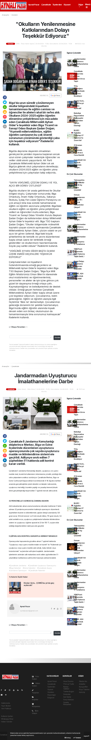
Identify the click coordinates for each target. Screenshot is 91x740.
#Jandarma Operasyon (18, 570)
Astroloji (82, 692)
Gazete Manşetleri (67, 703)
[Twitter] (6, 690)
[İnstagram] (10, 690)
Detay (68, 738)
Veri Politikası (6, 708)
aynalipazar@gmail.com (29, 611)
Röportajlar (52, 695)
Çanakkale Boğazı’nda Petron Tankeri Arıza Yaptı (79, 76)
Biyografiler (83, 687)
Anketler (82, 684)
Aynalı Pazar (33, 4)
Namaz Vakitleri (66, 688)
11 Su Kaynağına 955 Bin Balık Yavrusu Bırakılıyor (79, 91)
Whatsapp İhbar (7, 719)
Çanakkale (46, 4)
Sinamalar (67, 694)
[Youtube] (14, 690)
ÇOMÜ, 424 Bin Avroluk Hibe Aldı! (78, 276)
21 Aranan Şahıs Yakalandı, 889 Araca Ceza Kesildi (79, 150)
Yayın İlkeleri (6, 706)
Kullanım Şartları (7, 716)
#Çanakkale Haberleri (36, 570)
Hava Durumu (68, 681)
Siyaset (67, 4)
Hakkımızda (5, 703)
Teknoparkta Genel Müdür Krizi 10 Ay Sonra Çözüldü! (79, 185)
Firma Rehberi (68, 700)
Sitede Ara (83, 681)
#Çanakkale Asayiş (44, 568)
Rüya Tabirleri (84, 689)
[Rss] (23, 690)
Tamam (78, 738)
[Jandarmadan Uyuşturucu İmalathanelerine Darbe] (32, 413)
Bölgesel (51, 698)
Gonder (57, 337)
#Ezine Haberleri (29, 568)
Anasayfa (5, 15)
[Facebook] (2, 690)
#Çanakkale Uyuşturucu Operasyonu (42, 566)
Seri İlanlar (67, 697)
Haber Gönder (6, 722)
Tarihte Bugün (68, 691)
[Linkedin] (18, 690)
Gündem (14, 15)
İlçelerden (57, 4)
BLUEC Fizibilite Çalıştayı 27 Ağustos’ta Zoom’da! (79, 135)
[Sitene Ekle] (6, 695)
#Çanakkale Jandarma (17, 566)
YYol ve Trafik (68, 684)
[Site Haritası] (2, 695)
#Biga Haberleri (15, 568)
